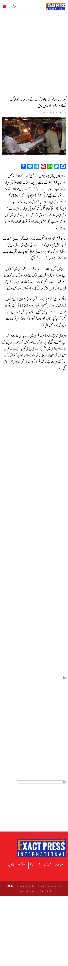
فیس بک (47, 864)
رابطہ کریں (59, 864)
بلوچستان (48, 112)
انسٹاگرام (22, 864)
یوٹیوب (11, 864)
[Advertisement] (34, 59)
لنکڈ (38, 864)
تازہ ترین (43, 112)
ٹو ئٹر (31, 864)
